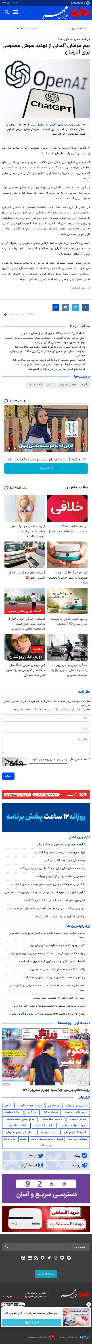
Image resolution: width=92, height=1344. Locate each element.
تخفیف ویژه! (31, 1322)
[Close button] (88, 1304)
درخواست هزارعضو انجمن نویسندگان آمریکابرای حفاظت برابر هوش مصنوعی (47, 353)
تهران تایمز (10, 1139)
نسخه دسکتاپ (46, 1274)
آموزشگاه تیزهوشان (75, 1132)
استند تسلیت (12, 1112)
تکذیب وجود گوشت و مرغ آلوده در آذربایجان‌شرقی (57, 945)
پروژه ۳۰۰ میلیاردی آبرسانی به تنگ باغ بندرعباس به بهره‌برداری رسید (46, 953)
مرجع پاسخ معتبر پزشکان (20, 1119)
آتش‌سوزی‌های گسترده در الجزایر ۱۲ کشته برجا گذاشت (54, 900)
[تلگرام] (69, 1258)
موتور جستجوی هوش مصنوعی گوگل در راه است (58, 342)
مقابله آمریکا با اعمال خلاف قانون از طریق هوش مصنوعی (53, 333)
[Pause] (8, 448)
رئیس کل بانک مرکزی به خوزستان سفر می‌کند (59, 998)
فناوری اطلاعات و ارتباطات (53, 29)
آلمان (50, 384)
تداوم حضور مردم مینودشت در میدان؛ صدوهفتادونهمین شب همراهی (45, 892)
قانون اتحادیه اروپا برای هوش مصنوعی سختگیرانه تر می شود (51, 364)
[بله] (62, 1258)
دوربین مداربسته (52, 1119)
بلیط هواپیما (48, 1132)
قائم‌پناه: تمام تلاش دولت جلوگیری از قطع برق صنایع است (52, 961)
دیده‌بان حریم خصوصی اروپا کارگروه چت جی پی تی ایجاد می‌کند (49, 360)
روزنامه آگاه (46, 1145)
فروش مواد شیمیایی (74, 1125)
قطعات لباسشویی (16, 1125)
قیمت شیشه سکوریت (29, 1105)
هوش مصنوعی (67, 384)
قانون (85, 384)
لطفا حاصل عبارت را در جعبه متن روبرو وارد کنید (61, 759)
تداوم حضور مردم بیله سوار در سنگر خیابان (61, 844)
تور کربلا (31, 1112)
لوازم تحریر (54, 1105)
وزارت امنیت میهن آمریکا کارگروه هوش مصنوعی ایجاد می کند (50, 347)
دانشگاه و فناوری (79, 29)
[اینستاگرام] (56, 1258)
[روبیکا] (43, 1258)
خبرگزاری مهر (69, 148)
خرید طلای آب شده (76, 1112)
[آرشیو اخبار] (29, 1258)
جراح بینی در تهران (76, 1105)
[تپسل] (6, 401)
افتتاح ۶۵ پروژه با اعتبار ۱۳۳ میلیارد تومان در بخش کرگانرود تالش (47, 1014)
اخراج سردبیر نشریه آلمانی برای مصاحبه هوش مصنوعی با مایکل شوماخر (44, 338)
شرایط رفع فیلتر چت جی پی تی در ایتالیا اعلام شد (56, 369)
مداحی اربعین (78, 1119)
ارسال (8, 776)
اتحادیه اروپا (35, 384)
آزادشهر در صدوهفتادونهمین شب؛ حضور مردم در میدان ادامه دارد (47, 884)
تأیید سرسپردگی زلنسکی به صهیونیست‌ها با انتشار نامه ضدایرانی (49, 1006)
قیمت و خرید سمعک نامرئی (47, 1139)
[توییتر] (49, 1258)
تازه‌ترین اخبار (79, 837)
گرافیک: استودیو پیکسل (38, 1337)
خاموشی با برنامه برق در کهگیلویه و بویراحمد (60, 876)
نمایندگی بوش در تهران (19, 1132)
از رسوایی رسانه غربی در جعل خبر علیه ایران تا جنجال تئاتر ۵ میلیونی (46, 908)
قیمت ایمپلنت (44, 1125)
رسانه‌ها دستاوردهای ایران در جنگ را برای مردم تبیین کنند (52, 868)
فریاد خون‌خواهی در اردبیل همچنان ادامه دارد (59, 852)
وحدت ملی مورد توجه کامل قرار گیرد (64, 860)
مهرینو (23, 1139)
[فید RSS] (36, 1258)
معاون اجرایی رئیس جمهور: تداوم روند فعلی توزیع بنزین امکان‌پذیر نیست (47, 935)
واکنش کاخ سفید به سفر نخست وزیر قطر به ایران (57, 969)
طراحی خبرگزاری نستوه (70, 1337)
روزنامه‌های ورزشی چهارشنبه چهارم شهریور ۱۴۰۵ (56, 1090)
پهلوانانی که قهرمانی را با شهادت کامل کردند (60, 916)
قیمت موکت (51, 1112)
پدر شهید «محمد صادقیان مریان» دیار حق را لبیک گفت (54, 977)
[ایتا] (23, 1258)
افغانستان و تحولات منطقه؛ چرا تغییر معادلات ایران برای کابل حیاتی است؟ (47, 988)
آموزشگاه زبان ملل (77, 1139)
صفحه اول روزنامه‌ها (74, 1023)
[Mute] (15, 448)
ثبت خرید (46, 468)
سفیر (8, 1105)
